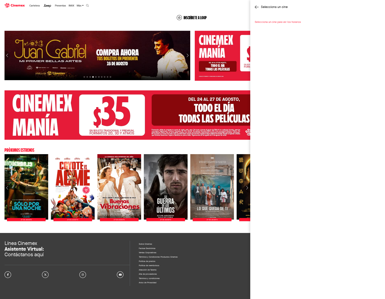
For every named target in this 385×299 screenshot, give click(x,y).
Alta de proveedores (148, 274)
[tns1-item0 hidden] (84, 77)
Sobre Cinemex (145, 244)
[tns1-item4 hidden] (96, 77)
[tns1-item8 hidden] (107, 77)
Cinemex (15, 5)
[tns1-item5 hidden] (99, 77)
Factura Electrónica (147, 248)
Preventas (60, 5)
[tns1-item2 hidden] (90, 77)
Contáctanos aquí (24, 254)
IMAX (71, 5)
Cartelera (34, 5)
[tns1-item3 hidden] (93, 77)
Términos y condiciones (149, 278)
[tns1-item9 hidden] (110, 77)
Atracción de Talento (148, 269)
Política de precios (147, 261)
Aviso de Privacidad (147, 282)
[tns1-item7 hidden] (104, 77)
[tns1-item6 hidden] (102, 77)
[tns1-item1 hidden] (87, 77)
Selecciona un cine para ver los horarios (278, 22)
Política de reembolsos (149, 265)
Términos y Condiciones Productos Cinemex (158, 256)
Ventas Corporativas (147, 252)
